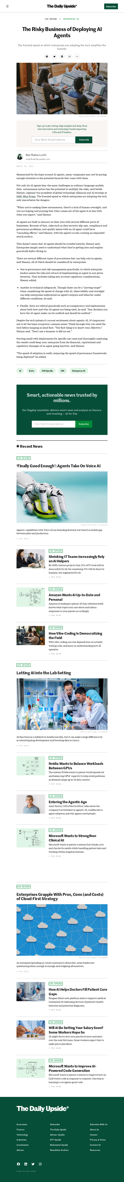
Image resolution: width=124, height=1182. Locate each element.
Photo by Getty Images (88, 731)
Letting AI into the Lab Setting (43, 672)
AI (20, 370)
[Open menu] (8, 6)
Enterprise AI (71, 19)
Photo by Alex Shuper (89, 525)
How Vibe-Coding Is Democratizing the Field (75, 635)
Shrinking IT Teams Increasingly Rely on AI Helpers (76, 558)
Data (31, 370)
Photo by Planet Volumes (88, 957)
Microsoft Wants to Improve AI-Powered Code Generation (72, 1068)
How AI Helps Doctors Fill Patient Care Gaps (78, 991)
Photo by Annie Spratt (87, 116)
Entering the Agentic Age (68, 801)
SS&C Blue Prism (26, 196)
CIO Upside (51, 19)
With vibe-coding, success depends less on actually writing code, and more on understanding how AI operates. (76, 645)
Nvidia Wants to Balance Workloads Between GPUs (76, 765)
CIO (62, 370)
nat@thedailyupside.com (38, 159)
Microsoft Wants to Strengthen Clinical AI (72, 837)
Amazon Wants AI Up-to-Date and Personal (74, 597)
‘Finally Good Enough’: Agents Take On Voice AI (58, 465)
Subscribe (84, 140)
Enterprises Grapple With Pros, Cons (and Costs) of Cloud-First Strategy (60, 896)
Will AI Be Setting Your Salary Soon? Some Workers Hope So (76, 1029)
